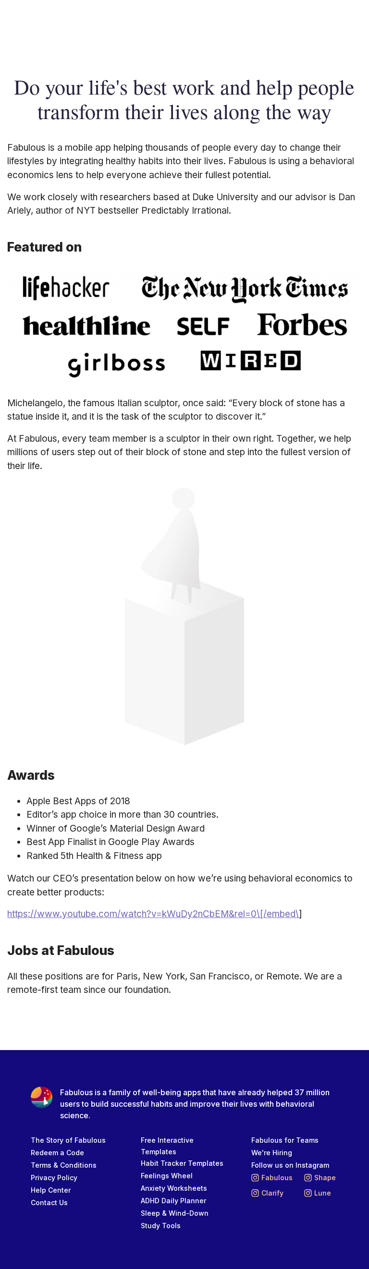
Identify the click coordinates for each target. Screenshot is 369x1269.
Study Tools (161, 1225)
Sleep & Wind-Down (175, 1213)
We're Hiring (271, 1152)
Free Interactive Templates (167, 1146)
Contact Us (49, 1202)
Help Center (51, 1190)
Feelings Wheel (167, 1176)
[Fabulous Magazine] (46, 20)
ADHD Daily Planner (173, 1200)
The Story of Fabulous (68, 1140)
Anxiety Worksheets (174, 1188)
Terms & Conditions (64, 1165)
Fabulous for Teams (285, 1140)
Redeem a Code (57, 1152)
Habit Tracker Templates (182, 1163)
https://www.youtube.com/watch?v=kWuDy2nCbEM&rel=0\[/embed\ (153, 913)
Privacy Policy (54, 1177)
